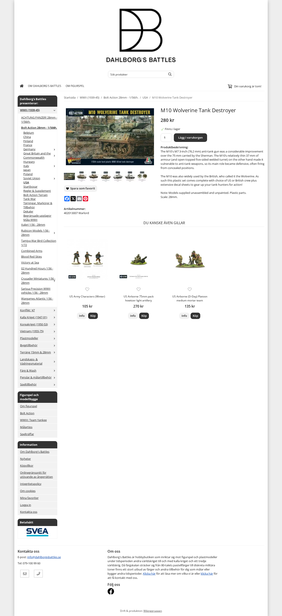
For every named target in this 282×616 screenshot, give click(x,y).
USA (26, 182)
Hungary (29, 162)
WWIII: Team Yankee (33, 420)
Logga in (25, 505)
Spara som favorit (82, 188)
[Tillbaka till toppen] (261, 610)
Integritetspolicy (30, 484)
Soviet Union (31, 178)
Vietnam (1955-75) (32, 331)
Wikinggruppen (152, 610)
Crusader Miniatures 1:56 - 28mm (38, 281)
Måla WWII (30, 220)
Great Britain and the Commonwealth (37, 155)
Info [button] (82, 316)
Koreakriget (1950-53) (34, 324)
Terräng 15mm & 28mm (35, 352)
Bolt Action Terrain (35, 195)
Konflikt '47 (27, 310)
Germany (29, 149)
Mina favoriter (29, 498)
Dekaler (28, 211)
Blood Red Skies (31, 256)
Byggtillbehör (28, 345)
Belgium (28, 133)
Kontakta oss (28, 512)
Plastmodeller (29, 338)
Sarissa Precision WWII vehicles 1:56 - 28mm (35, 291)
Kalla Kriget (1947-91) (33, 317)
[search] (169, 74)
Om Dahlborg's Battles (44, 86)
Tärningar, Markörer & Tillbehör (37, 205)
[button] (93, 316)
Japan (27, 170)
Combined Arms (31, 251)
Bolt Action (27, 413)
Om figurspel (75, 86)
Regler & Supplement (37, 191)
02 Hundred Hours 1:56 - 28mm (37, 270)
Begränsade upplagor (37, 216)
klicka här (207, 574)
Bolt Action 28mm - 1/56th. (39, 128)
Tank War (29, 199)
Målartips (26, 427)
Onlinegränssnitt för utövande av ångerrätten (36, 475)
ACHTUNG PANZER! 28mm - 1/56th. (39, 120)
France (27, 145)
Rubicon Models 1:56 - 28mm (35, 233)
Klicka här (149, 574)
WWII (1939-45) (30, 110)
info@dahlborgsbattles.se (44, 557)
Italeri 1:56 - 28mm (33, 225)
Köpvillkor (26, 466)
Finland (28, 141)
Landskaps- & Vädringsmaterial (31, 361)
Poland (28, 174)
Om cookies (27, 491)
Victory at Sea (30, 262)
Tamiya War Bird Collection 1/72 (38, 243)
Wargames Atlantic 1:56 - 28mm (37, 301)
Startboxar (30, 187)
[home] (22, 86)
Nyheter (25, 459)
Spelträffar (27, 434)
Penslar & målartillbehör (36, 377)
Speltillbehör (28, 384)
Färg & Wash (28, 370)
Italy (26, 166)
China (27, 137)
